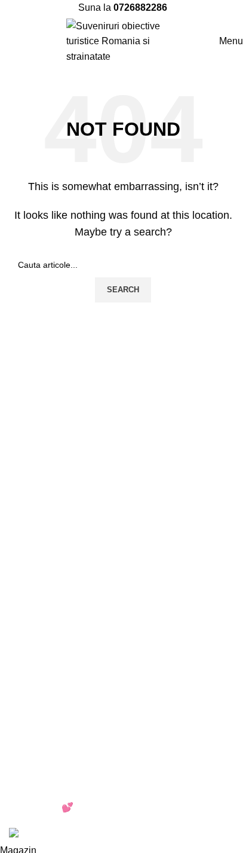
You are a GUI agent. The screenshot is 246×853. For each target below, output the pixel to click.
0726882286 (140, 7)
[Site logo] (123, 40)
